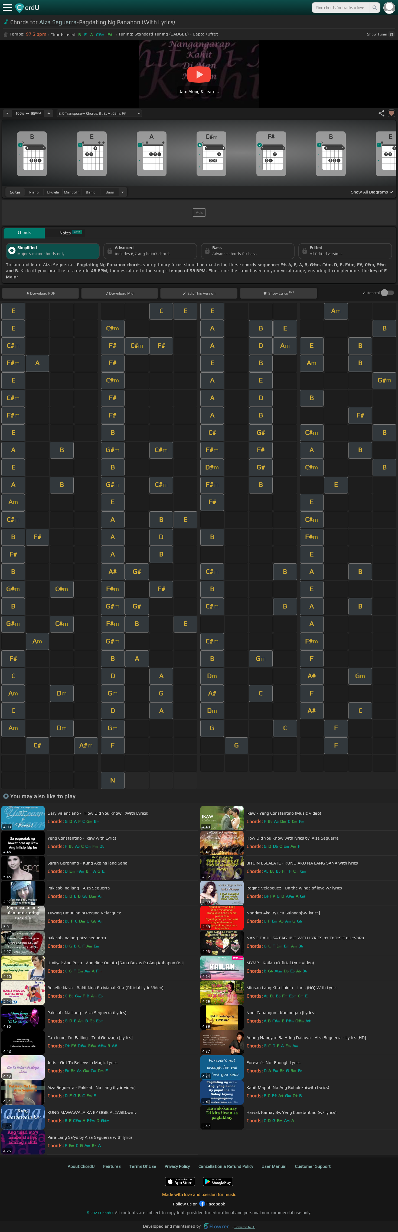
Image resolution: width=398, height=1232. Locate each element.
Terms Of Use (142, 1166)
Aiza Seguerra (58, 22)
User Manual (274, 1166)
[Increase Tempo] (48, 113)
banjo (91, 192)
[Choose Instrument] (123, 192)
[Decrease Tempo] (7, 113)
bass (110, 192)
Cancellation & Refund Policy (225, 1166)
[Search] (374, 7)
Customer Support (313, 1166)
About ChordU (81, 1166)
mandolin (72, 192)
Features (112, 1166)
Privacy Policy (177, 1166)
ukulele (53, 192)
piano (34, 192)
